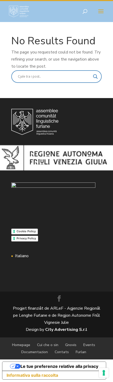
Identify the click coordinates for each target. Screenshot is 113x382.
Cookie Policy (26, 231)
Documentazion (34, 351)
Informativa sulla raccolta (32, 375)
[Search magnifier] (95, 76)
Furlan (81, 351)
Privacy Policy (26, 238)
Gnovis (70, 344)
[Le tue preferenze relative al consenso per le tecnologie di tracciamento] (104, 373)
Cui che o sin (47, 344)
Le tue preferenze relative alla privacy (59, 366)
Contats (62, 351)
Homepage (21, 344)
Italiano (22, 256)
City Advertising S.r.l (66, 329)
